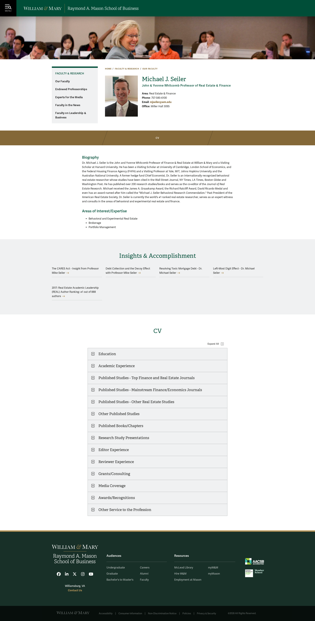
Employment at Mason (187, 579)
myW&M (213, 567)
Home (108, 68)
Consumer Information (130, 613)
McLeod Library (183, 567)
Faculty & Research (127, 68)
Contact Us (75, 590)
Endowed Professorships (71, 89)
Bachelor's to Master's (119, 579)
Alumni (144, 573)
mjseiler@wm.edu (160, 102)
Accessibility (106, 613)
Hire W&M (180, 573)
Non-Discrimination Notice (162, 613)
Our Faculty (149, 68)
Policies (186, 613)
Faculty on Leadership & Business (70, 115)
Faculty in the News (67, 105)
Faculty (144, 579)
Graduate (112, 573)
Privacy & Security (206, 613)
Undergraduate (115, 567)
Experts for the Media (69, 97)
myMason (214, 573)
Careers (144, 567)
